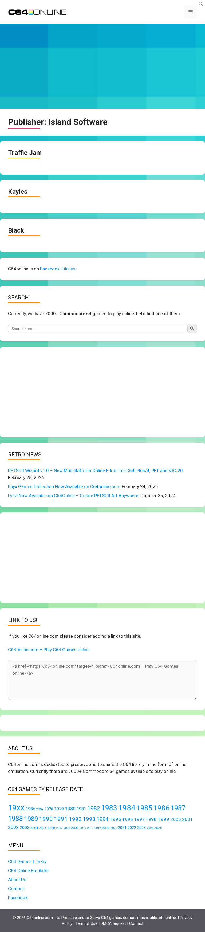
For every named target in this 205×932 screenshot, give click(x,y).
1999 (163, 819)
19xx (16, 807)
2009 (74, 828)
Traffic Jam (25, 152)
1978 (49, 809)
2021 (122, 827)
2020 (114, 828)
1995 (115, 819)
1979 (59, 808)
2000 (175, 819)
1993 (89, 819)
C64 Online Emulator (28, 870)
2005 (42, 828)
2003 (24, 827)
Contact (16, 888)
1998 (151, 819)
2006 (51, 828)
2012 (97, 828)
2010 (83, 828)
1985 (144, 808)
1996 (127, 819)
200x (40, 809)
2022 (132, 827)
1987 (178, 808)
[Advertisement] (102, 66)
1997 (139, 819)
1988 (15, 819)
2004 (34, 828)
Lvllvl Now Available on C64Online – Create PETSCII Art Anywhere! (73, 495)
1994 (102, 819)
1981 (81, 808)
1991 (61, 819)
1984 (126, 807)
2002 (13, 827)
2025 (158, 828)
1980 (70, 808)
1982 (93, 808)
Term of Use (86, 923)
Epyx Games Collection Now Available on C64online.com (64, 486)
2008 (67, 828)
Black (16, 230)
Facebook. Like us (58, 268)
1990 (46, 819)
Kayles (17, 191)
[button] (201, 5)
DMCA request (113, 923)
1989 (31, 819)
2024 (150, 828)
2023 (141, 828)
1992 (75, 819)
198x (30, 808)
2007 (59, 828)
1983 (109, 808)
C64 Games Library (27, 861)
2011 (90, 828)
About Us (17, 879)
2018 (105, 828)
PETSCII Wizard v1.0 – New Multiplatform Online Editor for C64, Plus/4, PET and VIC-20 (95, 470)
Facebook (17, 897)
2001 (187, 819)
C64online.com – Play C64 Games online (49, 649)
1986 (161, 808)
